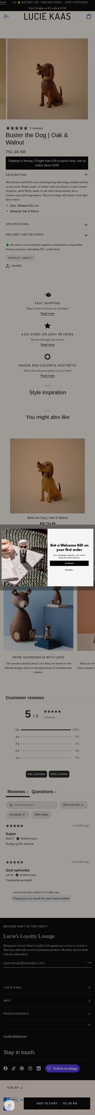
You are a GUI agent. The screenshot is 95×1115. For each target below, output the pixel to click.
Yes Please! (69, 563)
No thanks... (69, 570)
